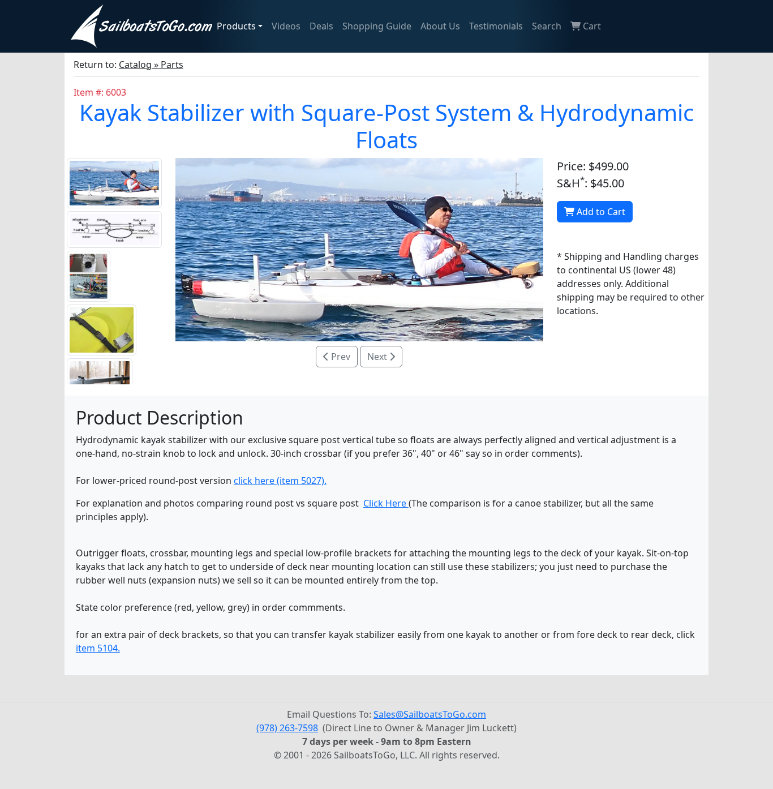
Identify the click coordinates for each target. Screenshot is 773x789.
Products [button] (236, 26)
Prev (339, 356)
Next (378, 356)
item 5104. (98, 648)
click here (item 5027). (280, 480)
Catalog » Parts (151, 64)
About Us (440, 26)
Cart (591, 26)
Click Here (386, 503)
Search (546, 26)
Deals (321, 26)
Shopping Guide (376, 26)
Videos (286, 26)
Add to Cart (599, 211)
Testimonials (496, 26)
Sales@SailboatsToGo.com (429, 714)
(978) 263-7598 (287, 728)
